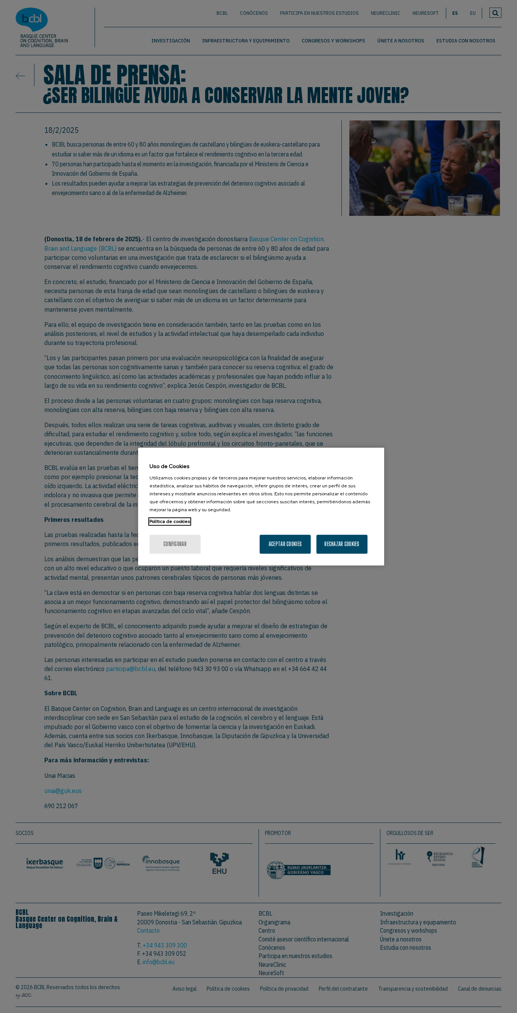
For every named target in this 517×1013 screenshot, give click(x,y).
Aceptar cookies (285, 544)
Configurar (175, 544)
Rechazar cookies (341, 544)
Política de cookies (169, 521)
